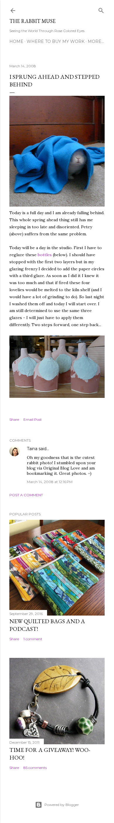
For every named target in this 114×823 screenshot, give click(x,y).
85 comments (35, 767)
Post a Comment (26, 495)
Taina (32, 448)
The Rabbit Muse (32, 21)
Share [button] (14, 419)
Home (16, 41)
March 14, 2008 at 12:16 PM (49, 482)
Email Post (32, 419)
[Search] (101, 9)
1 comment (32, 639)
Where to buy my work (55, 41)
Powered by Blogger (61, 804)
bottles (45, 254)
